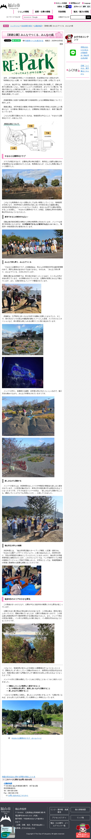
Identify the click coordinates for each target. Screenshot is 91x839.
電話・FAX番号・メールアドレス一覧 (59, 824)
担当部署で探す (26, 26)
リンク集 (80, 817)
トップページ (15, 26)
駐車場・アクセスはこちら (25, 828)
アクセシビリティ (59, 817)
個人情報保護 (80, 809)
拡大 (88, 6)
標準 (84, 6)
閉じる (2, 826)
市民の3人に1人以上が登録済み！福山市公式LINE (85, 52)
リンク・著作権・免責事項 (59, 810)
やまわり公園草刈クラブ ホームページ (27, 738)
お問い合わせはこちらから (18, 795)
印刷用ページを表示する (34, 41)
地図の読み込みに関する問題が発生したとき (18, 777)
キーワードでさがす (13, 17)
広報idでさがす (63, 17)
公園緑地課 (38, 26)
